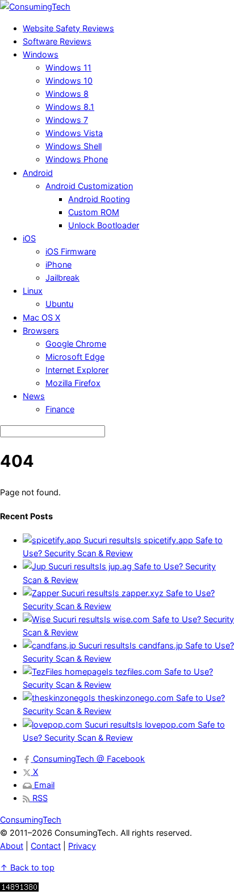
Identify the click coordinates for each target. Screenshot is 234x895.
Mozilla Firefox (73, 383)
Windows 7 (66, 120)
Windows (40, 54)
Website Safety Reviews (68, 28)
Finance (59, 409)
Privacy (82, 846)
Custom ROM (93, 212)
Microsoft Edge (75, 357)
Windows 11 (68, 67)
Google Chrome (75, 343)
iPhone (58, 264)
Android (38, 173)
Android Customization (89, 186)
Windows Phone (76, 159)
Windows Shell (73, 146)
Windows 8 (67, 93)
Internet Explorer (76, 370)
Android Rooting (99, 199)
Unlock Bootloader (103, 225)
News (34, 396)
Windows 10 (69, 80)
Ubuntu (59, 304)
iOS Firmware (70, 251)
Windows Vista (74, 133)
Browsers (41, 330)
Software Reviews (57, 41)
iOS (29, 238)
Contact (46, 846)
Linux (33, 290)
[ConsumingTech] (35, 6)
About (11, 846)
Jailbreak (62, 277)
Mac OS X (41, 317)
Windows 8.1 (69, 107)
